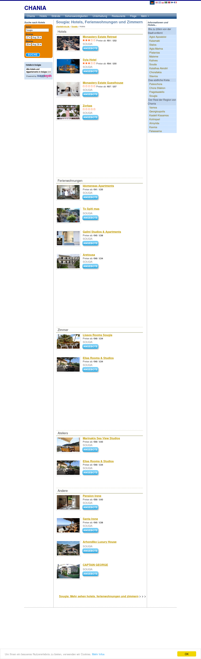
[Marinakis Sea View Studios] (91, 450)
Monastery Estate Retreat (100, 37)
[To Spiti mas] (91, 218)
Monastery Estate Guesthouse (103, 83)
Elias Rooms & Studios (98, 358)
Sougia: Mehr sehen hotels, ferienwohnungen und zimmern (99, 596)
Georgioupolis (157, 111)
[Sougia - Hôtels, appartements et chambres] (175, 2)
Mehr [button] (144, 16)
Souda (153, 64)
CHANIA (35, 7)
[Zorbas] (91, 117)
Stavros (153, 76)
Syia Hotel (89, 60)
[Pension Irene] (91, 507)
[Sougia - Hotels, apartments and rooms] (156, 2)
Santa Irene (90, 519)
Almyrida (154, 123)
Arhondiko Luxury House (100, 542)
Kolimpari (154, 119)
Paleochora (155, 84)
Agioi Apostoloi (157, 37)
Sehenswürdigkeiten (76, 16)
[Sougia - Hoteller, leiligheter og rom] (169, 2)
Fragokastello (156, 92)
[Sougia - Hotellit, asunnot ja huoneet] (172, 2)
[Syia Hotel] (91, 72)
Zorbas (87, 106)
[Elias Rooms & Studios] (91, 369)
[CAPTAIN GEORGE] (91, 574)
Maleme (153, 56)
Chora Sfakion (157, 88)
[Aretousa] (91, 266)
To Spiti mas (91, 209)
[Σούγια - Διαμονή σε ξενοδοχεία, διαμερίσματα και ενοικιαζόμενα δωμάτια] (159, 2)
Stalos (152, 44)
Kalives (153, 60)
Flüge (133, 16)
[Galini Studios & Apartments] (91, 243)
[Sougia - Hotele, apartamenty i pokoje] (162, 2)
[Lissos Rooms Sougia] (91, 346)
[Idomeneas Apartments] (91, 197)
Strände (56, 16)
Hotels (43, 16)
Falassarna (155, 131)
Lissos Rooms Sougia (97, 335)
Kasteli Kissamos (159, 115)
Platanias (154, 52)
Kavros (153, 127)
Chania (31, 16)
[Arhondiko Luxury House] (91, 551)
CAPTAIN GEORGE (95, 565)
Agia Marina (156, 48)
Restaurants (118, 16)
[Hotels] (44, 76)
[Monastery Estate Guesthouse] (91, 94)
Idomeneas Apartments (98, 186)
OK (187, 654)
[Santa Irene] (91, 530)
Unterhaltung (100, 16)
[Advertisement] (99, 155)
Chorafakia (155, 72)
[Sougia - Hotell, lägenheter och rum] (166, 2)
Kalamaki (154, 40)
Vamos (153, 107)
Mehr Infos (98, 654)
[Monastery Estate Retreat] (91, 49)
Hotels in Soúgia (33, 65)
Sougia (153, 96)
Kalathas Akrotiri (158, 68)
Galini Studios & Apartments (102, 232)
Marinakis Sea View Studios (101, 438)
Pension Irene (92, 496)
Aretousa (89, 255)
